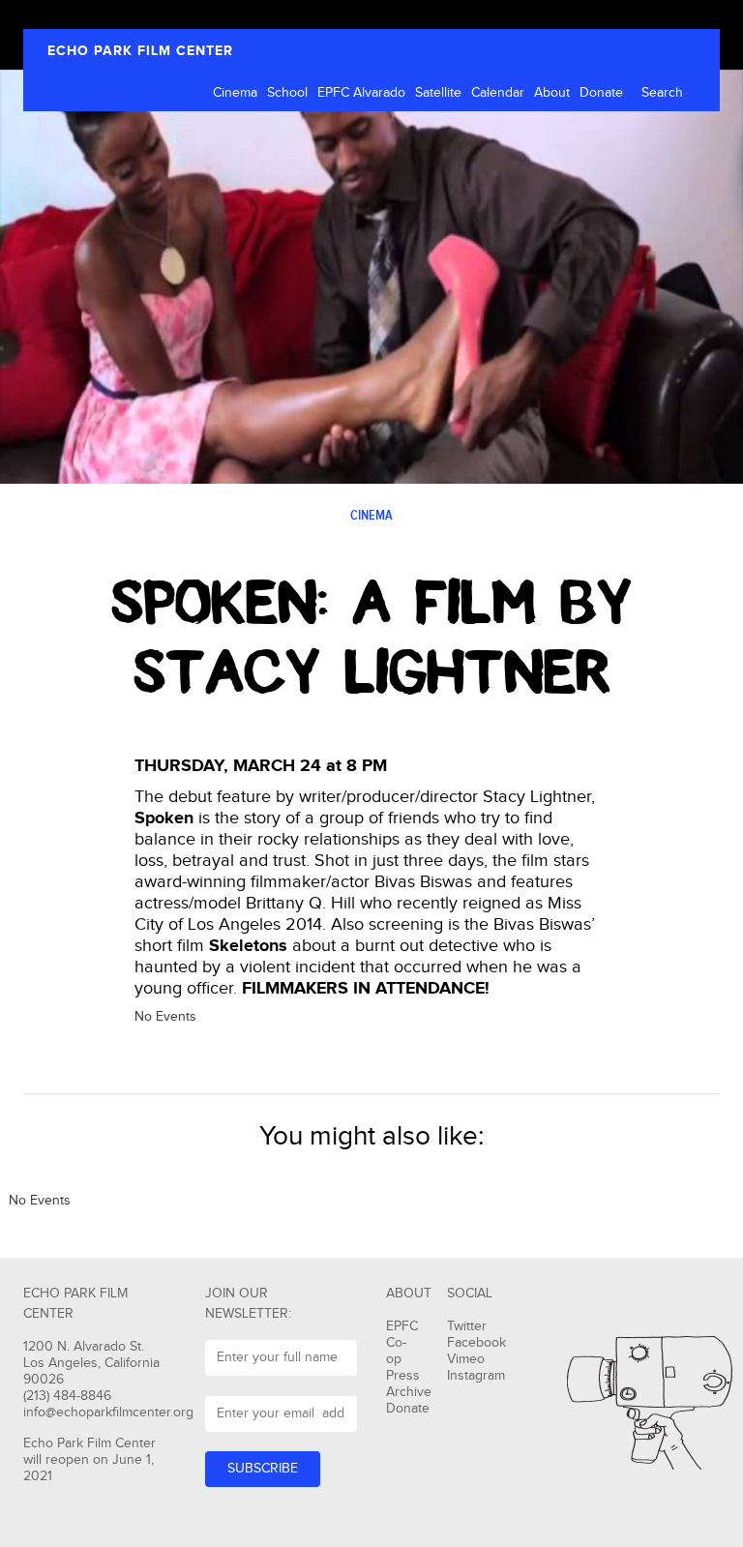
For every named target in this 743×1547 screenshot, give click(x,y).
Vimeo (466, 1359)
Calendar (497, 93)
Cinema (235, 93)
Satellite (438, 93)
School (287, 93)
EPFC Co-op (402, 1343)
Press (403, 1375)
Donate (601, 93)
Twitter (467, 1326)
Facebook (476, 1343)
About (552, 93)
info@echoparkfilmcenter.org (108, 1412)
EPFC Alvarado (361, 93)
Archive (408, 1392)
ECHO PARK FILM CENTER (140, 51)
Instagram (476, 1375)
